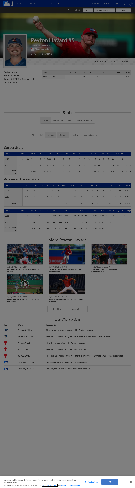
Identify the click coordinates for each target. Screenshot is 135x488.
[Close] (131, 482)
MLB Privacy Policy (49, 485)
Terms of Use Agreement (70, 485)
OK (109, 482)
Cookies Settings (91, 482)
